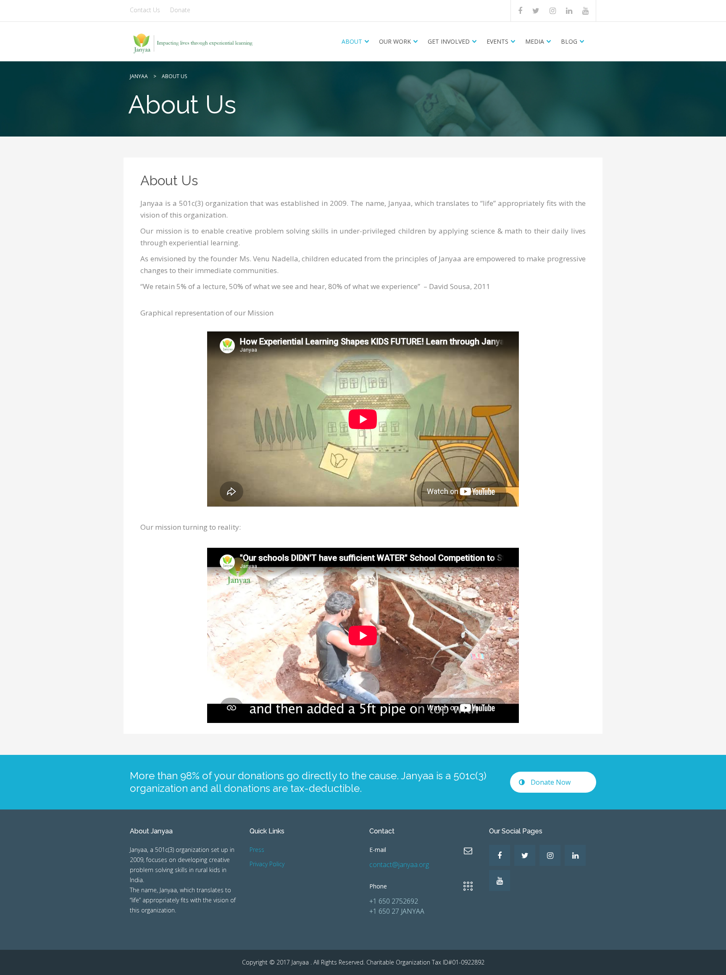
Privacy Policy (267, 864)
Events (497, 41)
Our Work (395, 41)
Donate (180, 10)
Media (534, 41)
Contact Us (145, 10)
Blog (569, 41)
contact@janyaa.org (399, 864)
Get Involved (449, 41)
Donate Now (551, 782)
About (352, 41)
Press (257, 850)
